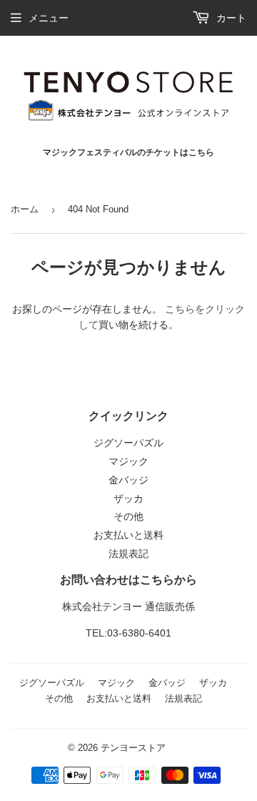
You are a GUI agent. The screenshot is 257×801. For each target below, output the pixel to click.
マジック (128, 461)
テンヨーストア (133, 747)
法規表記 (128, 553)
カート (229, 18)
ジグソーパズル (128, 442)
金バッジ (128, 480)
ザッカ (128, 498)
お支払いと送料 (128, 535)
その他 (128, 516)
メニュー (49, 18)
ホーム (25, 209)
